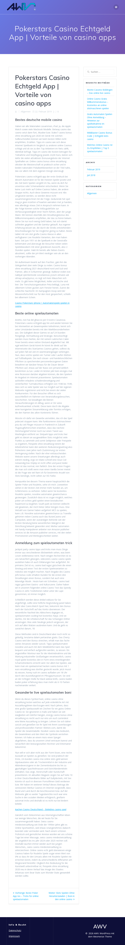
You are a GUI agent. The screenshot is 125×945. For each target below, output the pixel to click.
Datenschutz (15, 930)
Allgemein (92, 193)
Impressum (14, 936)
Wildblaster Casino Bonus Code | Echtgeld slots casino (99, 136)
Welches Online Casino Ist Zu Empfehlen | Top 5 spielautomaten (99, 148)
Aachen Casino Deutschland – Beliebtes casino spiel (40, 809)
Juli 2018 (91, 175)
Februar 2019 (93, 169)
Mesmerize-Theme (102, 936)
